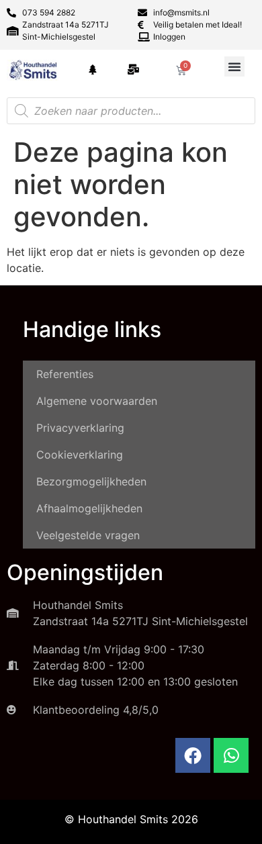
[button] (234, 66)
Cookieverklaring (79, 454)
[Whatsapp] (231, 755)
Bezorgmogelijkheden (91, 481)
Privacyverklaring (80, 427)
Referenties (64, 374)
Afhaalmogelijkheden (89, 508)
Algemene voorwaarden (96, 401)
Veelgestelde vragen (88, 535)
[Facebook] (192, 755)
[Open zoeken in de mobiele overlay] (131, 110)
